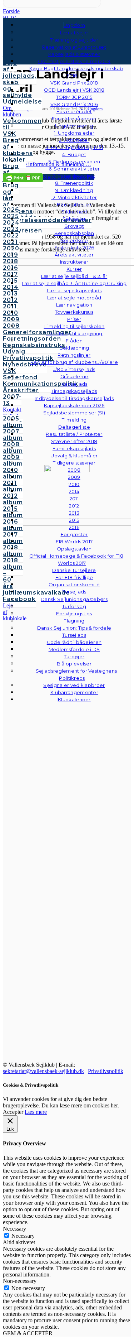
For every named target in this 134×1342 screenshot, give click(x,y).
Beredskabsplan (74, 233)
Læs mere (36, 1112)
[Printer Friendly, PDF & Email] (23, 177)
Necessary (23, 1236)
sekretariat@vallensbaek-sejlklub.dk (43, 1071)
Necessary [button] (14, 1229)
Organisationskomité (74, 584)
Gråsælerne (74, 376)
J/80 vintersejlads (74, 369)
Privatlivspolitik (105, 1071)
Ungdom (74, 25)
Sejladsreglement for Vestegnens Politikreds (76, 674)
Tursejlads (74, 592)
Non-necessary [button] (19, 1281)
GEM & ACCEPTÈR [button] (28, 1333)
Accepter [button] (13, 1112)
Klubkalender (74, 699)
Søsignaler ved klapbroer (74, 685)
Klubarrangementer (74, 692)
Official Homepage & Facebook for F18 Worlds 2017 (76, 559)
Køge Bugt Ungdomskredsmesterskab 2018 (76, 72)
